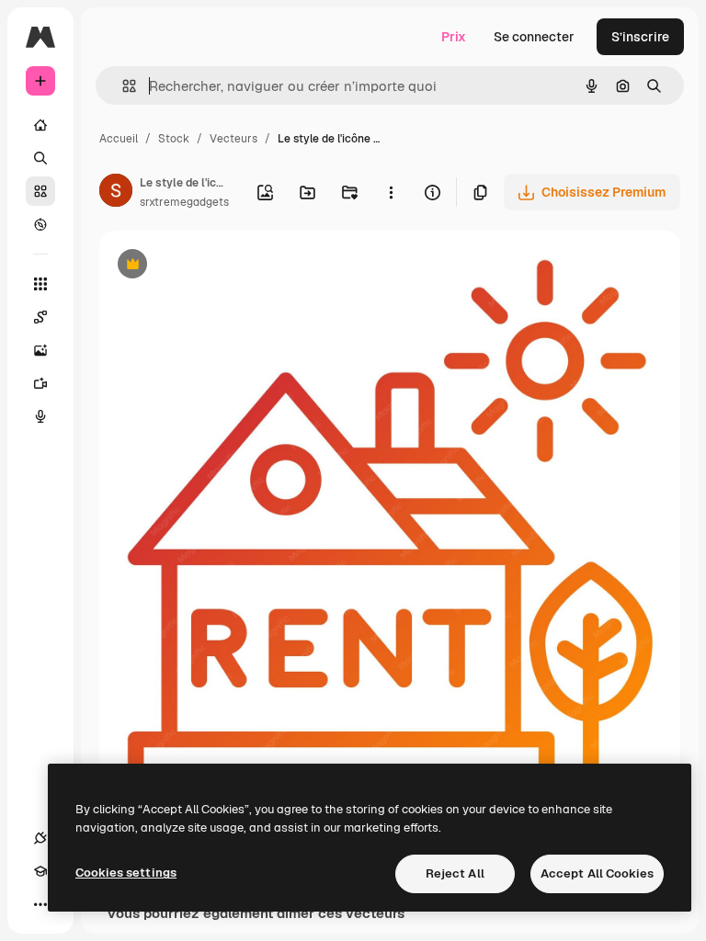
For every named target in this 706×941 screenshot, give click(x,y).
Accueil (118, 138)
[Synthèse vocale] (40, 416)
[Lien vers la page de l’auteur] (115, 193)
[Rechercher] (40, 158)
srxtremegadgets (184, 202)
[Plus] (40, 904)
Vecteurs (233, 138)
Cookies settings (125, 872)
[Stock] (40, 191)
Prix (453, 36)
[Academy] (40, 871)
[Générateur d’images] (40, 350)
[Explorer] (40, 224)
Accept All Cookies (597, 873)
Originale (220, 266)
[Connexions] (40, 838)
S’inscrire (640, 36)
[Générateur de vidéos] (40, 383)
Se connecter (534, 36)
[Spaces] (40, 317)
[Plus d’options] (391, 192)
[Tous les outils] (40, 284)
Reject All (455, 873)
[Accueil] (40, 125)
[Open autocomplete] (122, 86)
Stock (173, 138)
